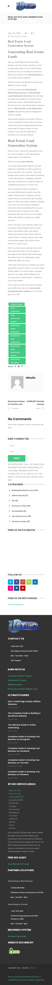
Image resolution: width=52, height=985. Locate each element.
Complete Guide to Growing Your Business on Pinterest (24, 773)
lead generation (15, 309)
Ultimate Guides (19, 521)
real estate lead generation (15, 339)
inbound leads (16, 304)
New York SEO (15, 790)
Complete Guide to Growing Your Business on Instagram (24, 738)
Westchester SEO (16, 797)
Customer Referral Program (20, 676)
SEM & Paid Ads (18, 495)
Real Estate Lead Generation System (15, 350)
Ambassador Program (17, 680)
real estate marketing (15, 361)
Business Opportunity (17, 936)
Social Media (17, 511)
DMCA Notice (17, 980)
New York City (15, 794)
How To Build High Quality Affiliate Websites (24, 703)
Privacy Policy (13, 977)
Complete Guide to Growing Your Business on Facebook (24, 749)
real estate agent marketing (15, 329)
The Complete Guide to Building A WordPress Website (24, 714)
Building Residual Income (23, 490)
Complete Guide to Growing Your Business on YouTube (24, 761)
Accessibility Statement (34, 980)
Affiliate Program (15, 685)
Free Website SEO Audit (18, 864)
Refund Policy (26, 977)
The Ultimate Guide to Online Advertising (22, 726)
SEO (13, 500)
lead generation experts (15, 318)
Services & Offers (19, 36)
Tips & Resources (19, 516)
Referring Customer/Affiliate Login (22, 689)
